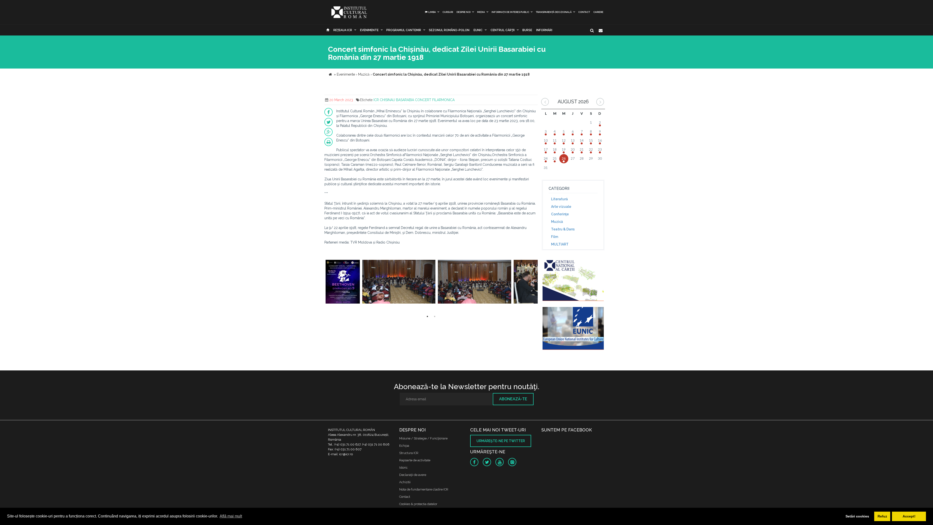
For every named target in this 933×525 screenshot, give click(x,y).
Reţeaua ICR (342, 30)
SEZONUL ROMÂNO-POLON (449, 30)
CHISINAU (387, 100)
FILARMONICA (443, 100)
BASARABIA (405, 100)
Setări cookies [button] (857, 516)
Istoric (403, 467)
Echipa (404, 445)
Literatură (559, 199)
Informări (544, 30)
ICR (376, 100)
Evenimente (369, 30)
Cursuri (447, 12)
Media (481, 12)
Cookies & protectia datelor (418, 504)
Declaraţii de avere (412, 475)
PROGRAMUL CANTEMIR (403, 30)
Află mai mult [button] (231, 516)
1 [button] (427, 316)
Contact (584, 12)
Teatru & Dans (563, 229)
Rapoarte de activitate (414, 460)
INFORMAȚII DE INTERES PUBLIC (510, 12)
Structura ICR (408, 453)
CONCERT (423, 100)
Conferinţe (560, 214)
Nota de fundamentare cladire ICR (423, 489)
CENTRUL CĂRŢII (503, 30)
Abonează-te (513, 399)
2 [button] (434, 316)
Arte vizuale (561, 207)
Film (554, 237)
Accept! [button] (909, 516)
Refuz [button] (882, 516)
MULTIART (560, 244)
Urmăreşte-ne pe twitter (500, 441)
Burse (527, 30)
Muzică (557, 222)
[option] (342, 282)
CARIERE (598, 12)
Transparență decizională (554, 12)
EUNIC (478, 30)
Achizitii (405, 482)
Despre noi (464, 12)
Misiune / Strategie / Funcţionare (423, 438)
